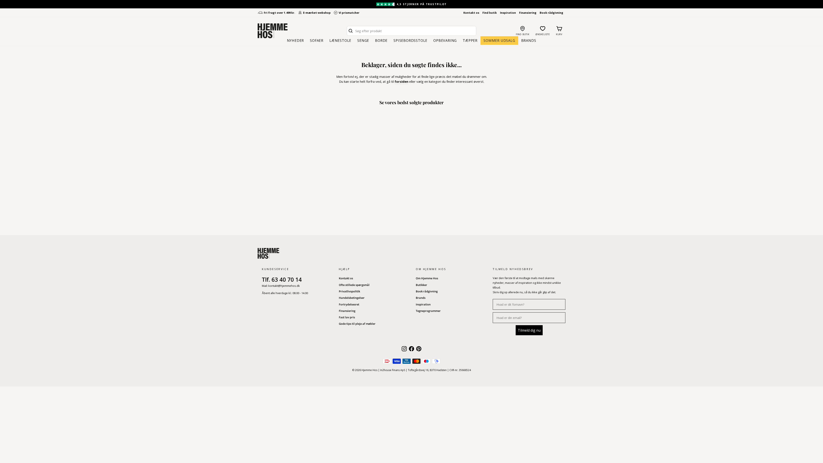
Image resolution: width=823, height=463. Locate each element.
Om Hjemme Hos (427, 278)
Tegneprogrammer (428, 311)
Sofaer (316, 40)
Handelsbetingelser (352, 298)
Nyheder (295, 40)
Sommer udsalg (499, 40)
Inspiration (508, 13)
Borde (381, 40)
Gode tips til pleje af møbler (357, 324)
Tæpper (470, 40)
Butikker (421, 285)
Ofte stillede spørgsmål (354, 285)
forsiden (401, 81)
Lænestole (340, 40)
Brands (528, 40)
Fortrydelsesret (349, 304)
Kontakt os (471, 13)
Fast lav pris (347, 317)
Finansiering (527, 13)
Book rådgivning (551, 13)
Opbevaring (445, 40)
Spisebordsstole (410, 40)
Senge (363, 40)
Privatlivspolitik (349, 291)
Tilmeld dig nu (529, 330)
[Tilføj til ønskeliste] (298, 199)
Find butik (489, 13)
